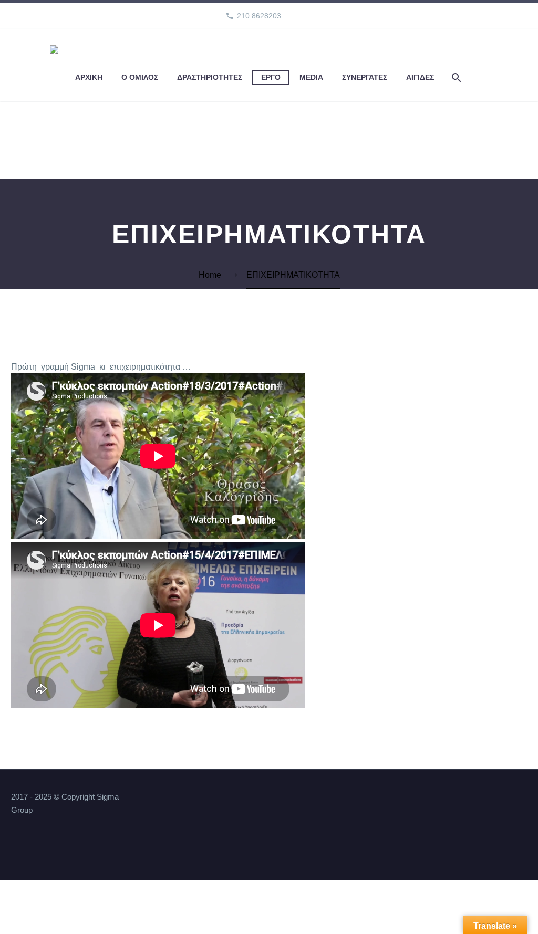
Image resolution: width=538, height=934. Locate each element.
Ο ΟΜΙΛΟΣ (139, 77)
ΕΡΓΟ (271, 77)
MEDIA (311, 77)
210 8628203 (259, 16)
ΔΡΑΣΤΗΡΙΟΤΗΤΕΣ (209, 77)
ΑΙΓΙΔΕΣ (420, 77)
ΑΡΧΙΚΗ (88, 77)
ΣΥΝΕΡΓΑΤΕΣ (364, 77)
